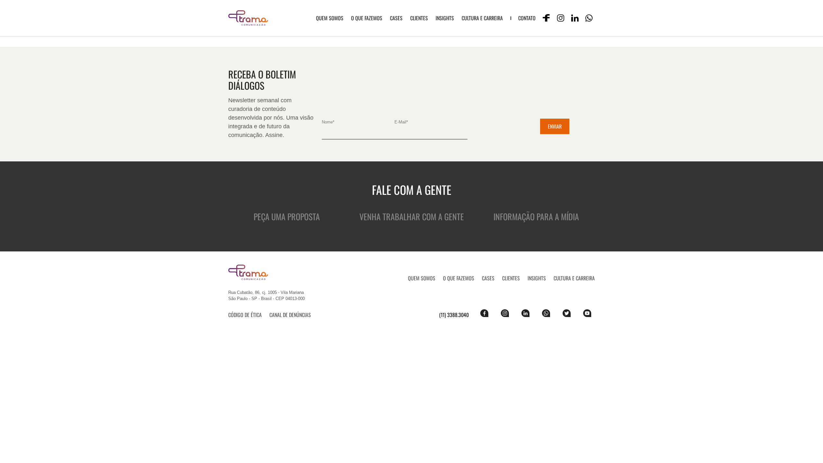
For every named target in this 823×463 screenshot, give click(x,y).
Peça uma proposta (287, 216)
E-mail (401, 122)
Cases (396, 18)
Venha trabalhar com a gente (411, 216)
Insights (445, 18)
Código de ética (245, 314)
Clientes (419, 18)
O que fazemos (366, 18)
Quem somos (329, 18)
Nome (328, 122)
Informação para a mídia (536, 216)
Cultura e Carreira (482, 18)
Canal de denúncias (290, 314)
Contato (527, 18)
